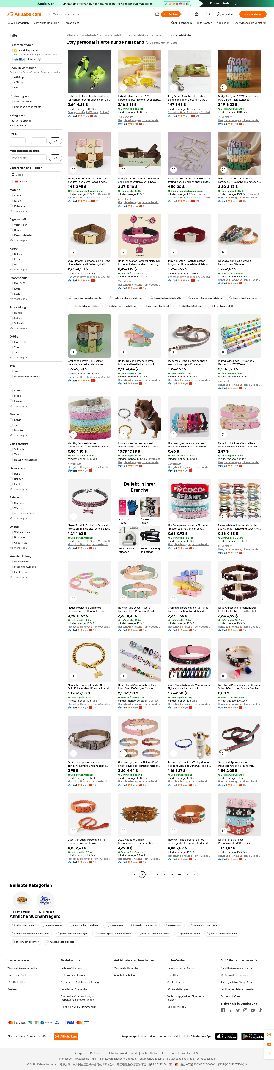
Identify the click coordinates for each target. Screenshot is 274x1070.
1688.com (95, 1053)
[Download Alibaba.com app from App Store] (226, 1036)
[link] (269, 1034)
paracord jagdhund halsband (207, 298)
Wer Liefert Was (191, 1053)
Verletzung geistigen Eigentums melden (185, 998)
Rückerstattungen (178, 989)
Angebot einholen (124, 974)
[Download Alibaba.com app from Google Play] (254, 1036)
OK (55, 140)
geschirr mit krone (190, 933)
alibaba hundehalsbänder (224, 933)
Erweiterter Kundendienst (76, 989)
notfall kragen (117, 925)
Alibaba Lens (15, 1036)
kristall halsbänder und (191, 306)
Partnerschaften (230, 996)
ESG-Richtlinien (16, 982)
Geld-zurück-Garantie (73, 974)
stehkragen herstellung (123, 306)
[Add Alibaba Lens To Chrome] (66, 1036)
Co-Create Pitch (16, 974)
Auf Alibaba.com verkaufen (236, 967)
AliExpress (81, 1053)
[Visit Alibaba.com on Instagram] (245, 1010)
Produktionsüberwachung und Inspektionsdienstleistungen (78, 998)
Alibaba (70, 35)
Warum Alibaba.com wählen (23, 967)
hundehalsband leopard (62, 941)
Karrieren (12, 989)
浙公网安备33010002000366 (197, 1064)
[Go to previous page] (134, 874)
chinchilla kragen (25, 925)
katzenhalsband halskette (167, 298)
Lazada (134, 1053)
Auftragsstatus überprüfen (236, 982)
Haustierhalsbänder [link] (180, 35)
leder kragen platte (224, 306)
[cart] (208, 14)
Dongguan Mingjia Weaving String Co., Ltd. (89, 112)
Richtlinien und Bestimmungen (79, 1006)
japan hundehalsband (157, 306)
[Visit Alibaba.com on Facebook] (223, 1010)
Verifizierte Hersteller (126, 967)
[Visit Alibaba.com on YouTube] (253, 1010)
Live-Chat (173, 974)
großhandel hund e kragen (74, 933)
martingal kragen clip (146, 925)
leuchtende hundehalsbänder (128, 298)
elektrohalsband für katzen (155, 933)
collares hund (175, 925)
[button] (157, 14)
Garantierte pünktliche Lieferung (80, 982)
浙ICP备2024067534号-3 (232, 1064)
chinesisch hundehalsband (86, 306)
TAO (162, 1053)
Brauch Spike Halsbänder (85, 925)
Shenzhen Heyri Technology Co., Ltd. (189, 112)
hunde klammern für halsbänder (32, 933)
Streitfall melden (176, 982)
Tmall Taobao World (115, 1053)
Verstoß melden (176, 1006)
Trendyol (174, 1053)
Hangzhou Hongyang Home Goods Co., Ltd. (139, 120)
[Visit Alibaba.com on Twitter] (238, 1010)
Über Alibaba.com (18, 960)
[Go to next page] (194, 874)
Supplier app (129, 1036)
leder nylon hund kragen (245, 298)
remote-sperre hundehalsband (114, 933)
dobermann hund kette (205, 925)
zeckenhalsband (53, 925)
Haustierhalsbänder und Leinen (145, 35)
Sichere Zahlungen (72, 967)
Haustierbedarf (89, 35)
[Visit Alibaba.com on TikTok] (260, 1010)
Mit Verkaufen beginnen (234, 974)
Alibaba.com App (201, 1036)
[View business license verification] (170, 1064)
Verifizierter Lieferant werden (238, 989)
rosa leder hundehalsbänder (87, 298)
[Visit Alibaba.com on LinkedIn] (230, 1010)
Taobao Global (149, 1053)
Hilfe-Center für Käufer (180, 967)
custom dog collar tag (27, 941)
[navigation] (36, 455)
